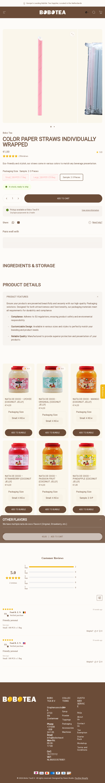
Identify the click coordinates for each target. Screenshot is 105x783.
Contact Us (81, 724)
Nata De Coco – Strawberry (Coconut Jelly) (18, 479)
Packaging (67, 724)
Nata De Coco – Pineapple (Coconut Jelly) (85, 479)
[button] (87, 12)
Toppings (66, 719)
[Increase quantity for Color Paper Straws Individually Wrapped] (19, 198)
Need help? (97, 222)
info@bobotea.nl (55, 737)
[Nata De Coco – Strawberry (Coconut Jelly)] (18, 456)
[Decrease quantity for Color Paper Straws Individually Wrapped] (6, 198)
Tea (64, 707)
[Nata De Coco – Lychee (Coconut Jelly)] (18, 379)
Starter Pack (80, 737)
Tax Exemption (82, 731)
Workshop (82, 743)
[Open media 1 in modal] (72, 34)
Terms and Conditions (82, 748)
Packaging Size (16, 412)
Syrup (64, 711)
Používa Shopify (81, 778)
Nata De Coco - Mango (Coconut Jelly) (86, 400)
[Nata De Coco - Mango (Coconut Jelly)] (86, 379)
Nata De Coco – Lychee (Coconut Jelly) (18, 400)
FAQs (79, 713)
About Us (80, 718)
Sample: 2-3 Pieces (71, 177)
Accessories (68, 728)
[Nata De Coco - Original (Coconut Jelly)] (52, 379)
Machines (66, 732)
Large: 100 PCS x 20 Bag (44, 177)
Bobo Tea (7, 132)
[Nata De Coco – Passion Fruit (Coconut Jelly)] (52, 456)
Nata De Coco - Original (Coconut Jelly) (50, 402)
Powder (65, 715)
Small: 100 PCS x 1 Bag (15, 177)
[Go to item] (50, 126)
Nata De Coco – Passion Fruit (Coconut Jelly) (48, 479)
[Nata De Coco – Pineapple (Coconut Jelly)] (86, 456)
